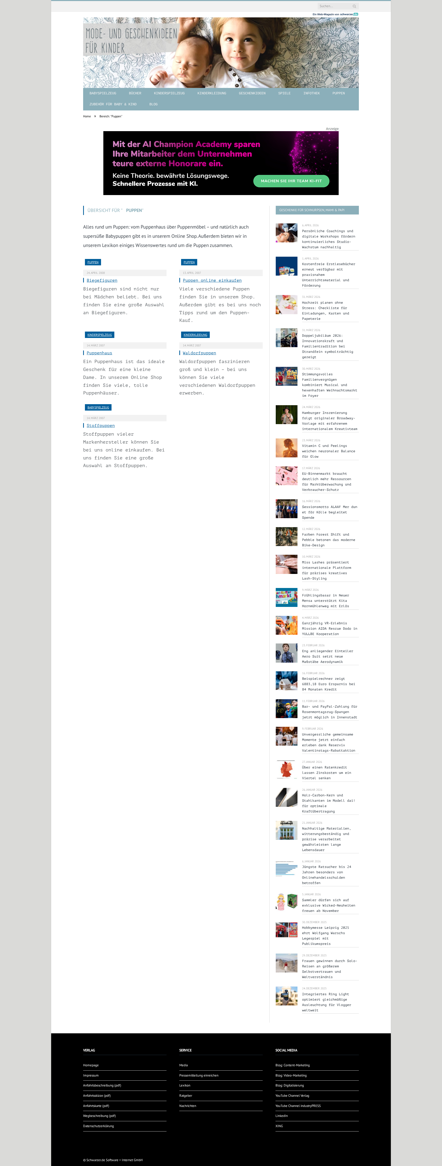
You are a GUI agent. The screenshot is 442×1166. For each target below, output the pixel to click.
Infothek (311, 93)
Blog (153, 104)
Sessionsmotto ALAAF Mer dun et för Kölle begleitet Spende (329, 512)
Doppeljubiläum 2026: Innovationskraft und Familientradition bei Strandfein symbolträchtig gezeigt (327, 346)
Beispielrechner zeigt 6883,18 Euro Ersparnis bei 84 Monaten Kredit (328, 684)
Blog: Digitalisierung (289, 1085)
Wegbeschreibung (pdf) (99, 1116)
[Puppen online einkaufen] (221, 264)
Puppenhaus (99, 353)
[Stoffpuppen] (125, 409)
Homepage (91, 1065)
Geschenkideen (252, 93)
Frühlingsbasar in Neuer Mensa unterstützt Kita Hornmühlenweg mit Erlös (325, 600)
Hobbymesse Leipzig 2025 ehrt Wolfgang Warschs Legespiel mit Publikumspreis (325, 936)
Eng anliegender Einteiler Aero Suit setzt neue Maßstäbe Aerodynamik (327, 656)
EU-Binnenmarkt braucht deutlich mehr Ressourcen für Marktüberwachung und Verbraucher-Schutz (326, 482)
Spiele (284, 93)
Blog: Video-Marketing (291, 1075)
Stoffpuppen (101, 425)
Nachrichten (187, 1106)
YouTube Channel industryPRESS (298, 1106)
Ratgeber (185, 1095)
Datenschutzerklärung (98, 1126)
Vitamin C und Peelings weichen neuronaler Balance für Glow (328, 451)
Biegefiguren (102, 280)
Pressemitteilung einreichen (198, 1075)
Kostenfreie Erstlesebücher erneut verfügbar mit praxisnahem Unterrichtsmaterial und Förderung (328, 274)
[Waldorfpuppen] (221, 337)
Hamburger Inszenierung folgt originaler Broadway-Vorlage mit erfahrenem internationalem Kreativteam (329, 421)
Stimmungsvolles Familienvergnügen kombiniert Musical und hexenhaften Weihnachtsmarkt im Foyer (329, 385)
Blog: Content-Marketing (292, 1065)
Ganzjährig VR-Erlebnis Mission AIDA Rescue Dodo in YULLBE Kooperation (329, 628)
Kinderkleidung (211, 93)
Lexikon (184, 1085)
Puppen (339, 93)
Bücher (135, 93)
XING (279, 1126)
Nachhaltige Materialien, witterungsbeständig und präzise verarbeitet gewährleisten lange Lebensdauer (326, 839)
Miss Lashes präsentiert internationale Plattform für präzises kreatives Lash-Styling (326, 570)
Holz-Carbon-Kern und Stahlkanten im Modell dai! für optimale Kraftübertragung (328, 803)
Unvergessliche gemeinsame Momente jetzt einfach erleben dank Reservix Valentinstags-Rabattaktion (328, 742)
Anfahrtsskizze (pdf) (97, 1095)
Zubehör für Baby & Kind (113, 104)
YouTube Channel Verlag (292, 1095)
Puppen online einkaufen (212, 280)
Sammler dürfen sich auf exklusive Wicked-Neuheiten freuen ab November (328, 905)
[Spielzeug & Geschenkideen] (221, 48)
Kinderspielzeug (169, 93)
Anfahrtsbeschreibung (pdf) (102, 1085)
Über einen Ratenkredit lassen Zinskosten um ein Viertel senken (326, 772)
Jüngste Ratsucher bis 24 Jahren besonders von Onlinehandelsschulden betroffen (326, 875)
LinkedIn (281, 1116)
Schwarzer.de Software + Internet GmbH (114, 1160)
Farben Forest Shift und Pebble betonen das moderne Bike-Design (328, 540)
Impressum (91, 1075)
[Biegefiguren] (125, 264)
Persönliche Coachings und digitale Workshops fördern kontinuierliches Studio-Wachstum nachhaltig (328, 239)
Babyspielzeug (103, 93)
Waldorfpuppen (199, 353)
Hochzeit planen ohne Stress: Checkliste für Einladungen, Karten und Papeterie (325, 311)
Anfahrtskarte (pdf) (96, 1106)
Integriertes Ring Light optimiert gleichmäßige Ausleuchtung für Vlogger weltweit (326, 1002)
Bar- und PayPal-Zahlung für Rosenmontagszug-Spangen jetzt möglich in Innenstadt (329, 712)
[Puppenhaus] (125, 337)
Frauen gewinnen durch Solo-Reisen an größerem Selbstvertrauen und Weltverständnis (329, 969)
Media (183, 1065)
